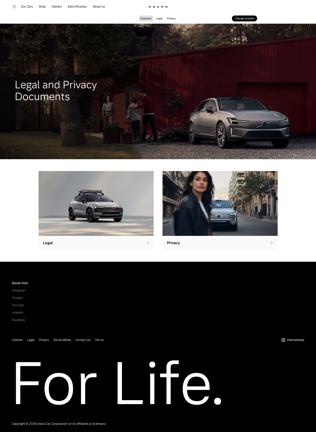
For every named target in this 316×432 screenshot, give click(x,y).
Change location (244, 18)
